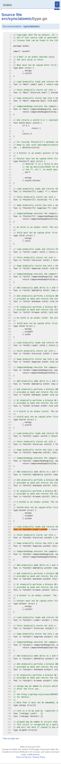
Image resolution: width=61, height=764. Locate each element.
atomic (25, 18)
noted (14, 749)
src (4, 18)
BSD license (34, 754)
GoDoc (7, 5)
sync (13, 18)
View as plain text (11, 738)
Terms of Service (23, 757)
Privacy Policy (39, 757)
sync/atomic (31, 26)
